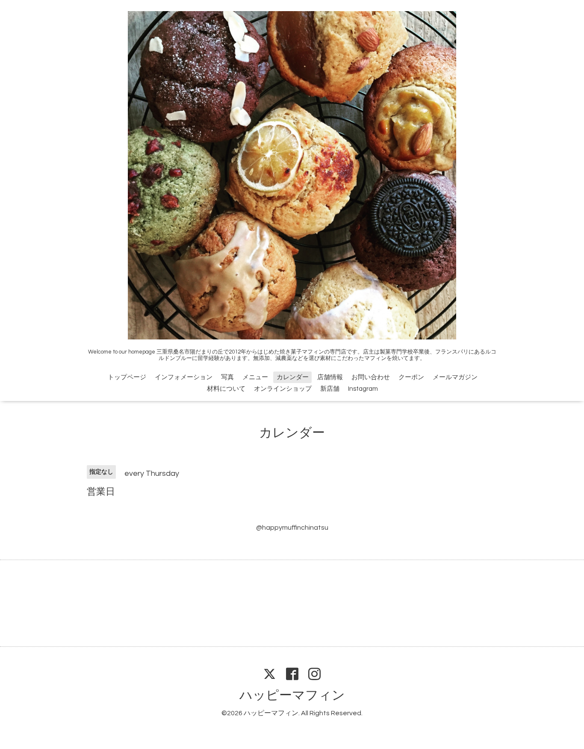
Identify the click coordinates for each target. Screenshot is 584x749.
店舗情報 (330, 377)
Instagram (363, 389)
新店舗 (329, 389)
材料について (226, 389)
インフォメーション (183, 377)
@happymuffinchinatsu (292, 527)
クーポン (411, 377)
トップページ (127, 377)
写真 (227, 377)
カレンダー (293, 377)
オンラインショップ (283, 389)
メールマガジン (455, 377)
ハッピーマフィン (292, 695)
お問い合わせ (370, 377)
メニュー (255, 377)
